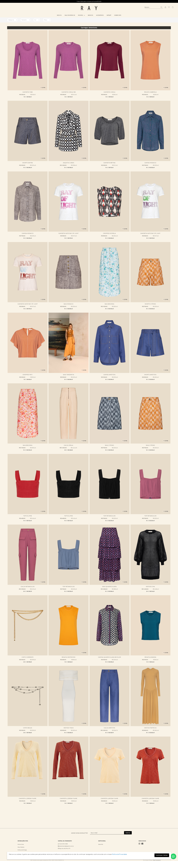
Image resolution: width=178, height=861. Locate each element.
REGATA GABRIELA (150, 92)
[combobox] (154, 7)
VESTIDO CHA (150, 586)
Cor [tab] (35, 20)
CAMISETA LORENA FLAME (27, 798)
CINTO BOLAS (27, 728)
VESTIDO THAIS (69, 728)
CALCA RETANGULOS (27, 586)
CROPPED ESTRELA (109, 233)
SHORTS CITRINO (150, 304)
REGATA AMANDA (150, 657)
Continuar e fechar (162, 855)
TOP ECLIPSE (27, 516)
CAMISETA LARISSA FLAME (109, 798)
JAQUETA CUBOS (68, 162)
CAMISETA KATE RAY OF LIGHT (68, 233)
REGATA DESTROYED (68, 657)
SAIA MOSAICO (68, 304)
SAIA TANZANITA (68, 374)
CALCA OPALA (68, 445)
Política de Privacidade (119, 854)
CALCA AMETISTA (109, 728)
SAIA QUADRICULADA (109, 586)
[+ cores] (28, 90)
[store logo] (89, 8)
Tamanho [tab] (24, 20)
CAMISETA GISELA (109, 92)
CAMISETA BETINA (109, 162)
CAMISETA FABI (28, 92)
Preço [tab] (45, 20)
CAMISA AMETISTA (109, 374)
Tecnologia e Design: (152, 860)
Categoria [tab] (11, 20)
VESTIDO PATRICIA (150, 728)
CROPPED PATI (28, 374)
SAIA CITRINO (109, 445)
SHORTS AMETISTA (150, 374)
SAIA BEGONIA (109, 304)
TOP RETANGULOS (109, 516)
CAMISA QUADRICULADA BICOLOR (109, 657)
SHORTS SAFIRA (27, 162)
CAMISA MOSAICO (150, 162)
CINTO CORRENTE (27, 657)
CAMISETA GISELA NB (69, 92)
